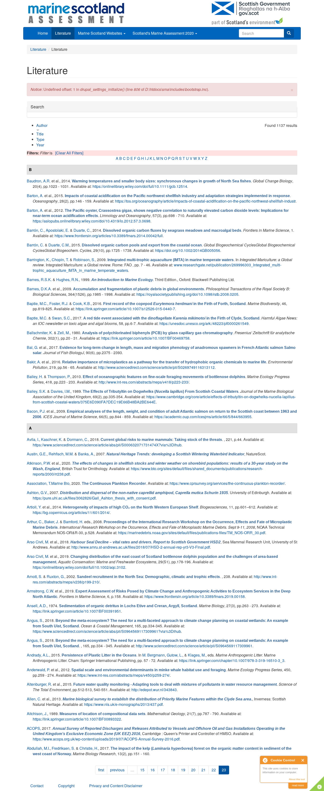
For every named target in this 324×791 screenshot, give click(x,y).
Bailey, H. (35, 376)
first (101, 769)
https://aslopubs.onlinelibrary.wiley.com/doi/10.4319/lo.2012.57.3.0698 (91, 221)
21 (203, 769)
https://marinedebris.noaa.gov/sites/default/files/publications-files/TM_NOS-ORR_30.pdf (191, 532)
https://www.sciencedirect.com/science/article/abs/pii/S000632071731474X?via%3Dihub (107, 445)
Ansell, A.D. (37, 605)
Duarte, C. (82, 230)
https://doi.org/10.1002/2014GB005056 (187, 250)
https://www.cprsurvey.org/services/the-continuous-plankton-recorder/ (227, 483)
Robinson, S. (84, 259)
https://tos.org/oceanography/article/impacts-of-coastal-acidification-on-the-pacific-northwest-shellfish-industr (205, 201)
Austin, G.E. (37, 454)
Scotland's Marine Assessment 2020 (164, 33)
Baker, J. (51, 521)
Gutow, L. (174, 655)
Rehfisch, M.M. (61, 454)
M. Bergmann (153, 655)
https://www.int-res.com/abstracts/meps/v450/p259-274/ (124, 675)
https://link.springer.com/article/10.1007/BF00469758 (145, 338)
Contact (36, 785)
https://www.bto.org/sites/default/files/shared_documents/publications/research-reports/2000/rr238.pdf (148, 471)
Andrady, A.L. (38, 655)
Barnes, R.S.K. (39, 279)
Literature (63, 33)
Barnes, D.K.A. (39, 288)
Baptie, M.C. (37, 303)
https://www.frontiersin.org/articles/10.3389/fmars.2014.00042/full (109, 235)
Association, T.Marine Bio (48, 483)
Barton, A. (35, 195)
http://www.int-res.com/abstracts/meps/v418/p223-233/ (144, 382)
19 (183, 769)
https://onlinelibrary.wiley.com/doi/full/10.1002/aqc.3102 (79, 567)
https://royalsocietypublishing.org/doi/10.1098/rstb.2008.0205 (187, 294)
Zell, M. (63, 332)
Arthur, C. (34, 521)
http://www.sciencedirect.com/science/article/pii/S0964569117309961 (194, 645)
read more (298, 785)
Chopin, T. (60, 259)
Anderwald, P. (38, 669)
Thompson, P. (58, 376)
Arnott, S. (34, 576)
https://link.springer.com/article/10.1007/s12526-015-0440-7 (125, 308)
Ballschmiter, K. (40, 332)
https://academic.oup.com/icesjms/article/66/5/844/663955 (202, 416)
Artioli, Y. (34, 507)
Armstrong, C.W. (40, 591)
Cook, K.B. (82, 303)
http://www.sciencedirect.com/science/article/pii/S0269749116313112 (156, 367)
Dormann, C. (77, 439)
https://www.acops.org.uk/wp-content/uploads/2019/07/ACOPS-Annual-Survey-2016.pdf (106, 739)
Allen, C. (34, 699)
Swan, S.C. (61, 318)
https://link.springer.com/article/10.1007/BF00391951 (77, 611)
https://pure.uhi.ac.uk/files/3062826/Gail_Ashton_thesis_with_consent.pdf (94, 498)
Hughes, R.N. (67, 279)
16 (152, 769)
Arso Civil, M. (38, 542)
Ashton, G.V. (37, 492)
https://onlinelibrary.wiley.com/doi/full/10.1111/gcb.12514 (140, 186)
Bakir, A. (34, 362)
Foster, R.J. (58, 303)
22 (214, 769)
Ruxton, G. (56, 576)
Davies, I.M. (60, 391)
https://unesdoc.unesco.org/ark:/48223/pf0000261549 (204, 323)
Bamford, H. (73, 521)
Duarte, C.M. (58, 245)
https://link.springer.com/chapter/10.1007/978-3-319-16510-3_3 (231, 660)
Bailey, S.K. (36, 391)
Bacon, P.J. (36, 411)
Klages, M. (197, 655)
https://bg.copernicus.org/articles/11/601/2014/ (71, 512)
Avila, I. (33, 439)
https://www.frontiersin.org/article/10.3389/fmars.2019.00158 (194, 596)
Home (43, 33)
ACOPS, (34, 728)
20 (193, 769)
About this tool (297, 779)
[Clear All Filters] (69, 153)
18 (173, 769)
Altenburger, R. (39, 684)
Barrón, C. (35, 230)
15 (142, 769)
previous (117, 769)
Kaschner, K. (51, 439)
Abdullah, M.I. (38, 748)
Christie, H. (88, 748)
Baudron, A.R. (39, 181)
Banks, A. (86, 454)
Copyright (66, 785)
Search (37, 107)
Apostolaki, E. (57, 230)
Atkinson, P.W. (39, 463)
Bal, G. (32, 347)
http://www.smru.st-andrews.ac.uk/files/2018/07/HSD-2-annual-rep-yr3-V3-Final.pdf (140, 547)
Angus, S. (35, 620)
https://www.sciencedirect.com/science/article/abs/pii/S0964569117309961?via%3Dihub (107, 631)
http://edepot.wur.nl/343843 (154, 689)
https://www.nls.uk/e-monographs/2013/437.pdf (123, 704)
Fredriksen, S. (63, 748)
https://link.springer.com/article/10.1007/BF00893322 (77, 719)
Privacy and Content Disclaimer (115, 785)
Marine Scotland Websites (100, 33)
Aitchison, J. (37, 713)
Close (303, 760)
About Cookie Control (265, 760)
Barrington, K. (38, 259)
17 (163, 769)
